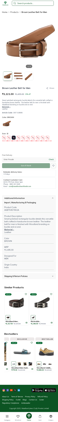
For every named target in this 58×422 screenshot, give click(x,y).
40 (33, 138)
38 (28, 138)
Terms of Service (17, 397)
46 (47, 138)
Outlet (18, 400)
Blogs (25, 400)
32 (13, 138)
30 (9, 138)
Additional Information (14, 198)
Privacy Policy (30, 397)
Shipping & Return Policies (16, 276)
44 (42, 138)
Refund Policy (42, 397)
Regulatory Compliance (10, 403)
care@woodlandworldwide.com (20, 186)
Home (4, 12)
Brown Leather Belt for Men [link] (34, 12)
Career (41, 400)
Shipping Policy (8, 400)
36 (23, 138)
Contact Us (33, 400)
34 (18, 138)
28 (4, 138)
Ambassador (25, 403)
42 (38, 138)
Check (51, 159)
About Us (5, 397)
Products (14, 12)
